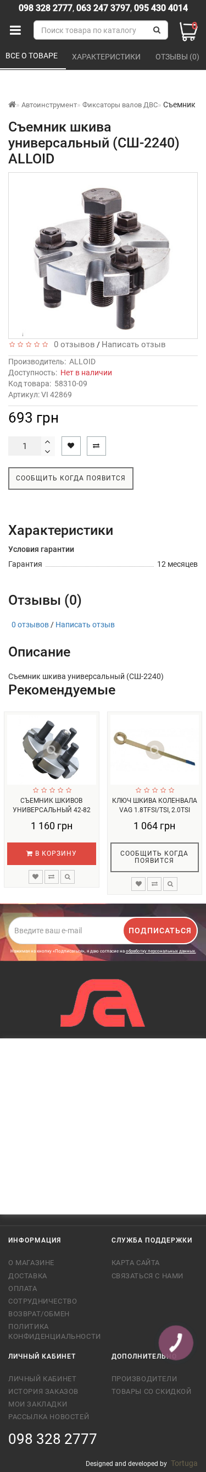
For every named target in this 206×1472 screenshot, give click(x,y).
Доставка (27, 1276)
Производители (144, 1379)
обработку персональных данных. (161, 951)
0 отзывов (72, 344)
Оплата (22, 1288)
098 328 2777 (46, 8)
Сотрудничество (42, 1301)
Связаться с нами (148, 1276)
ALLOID (82, 361)
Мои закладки (37, 1404)
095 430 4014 (160, 8)
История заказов (43, 1391)
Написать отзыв (134, 344)
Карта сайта (136, 1262)
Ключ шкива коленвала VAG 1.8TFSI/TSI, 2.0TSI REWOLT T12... (154, 810)
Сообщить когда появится (71, 478)
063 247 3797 (103, 8)
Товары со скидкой (152, 1391)
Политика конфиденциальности (51, 1331)
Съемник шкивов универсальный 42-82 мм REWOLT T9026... (52, 810)
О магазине (31, 1262)
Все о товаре (32, 55)
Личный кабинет (42, 1379)
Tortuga (184, 1463)
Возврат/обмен (39, 1314)
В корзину (55, 853)
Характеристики (107, 56)
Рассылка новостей (48, 1417)
